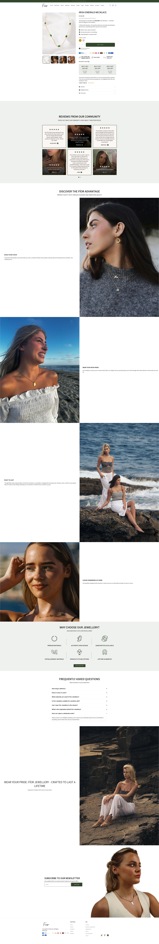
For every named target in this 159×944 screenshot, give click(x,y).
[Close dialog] (102, 455)
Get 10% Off (67, 480)
